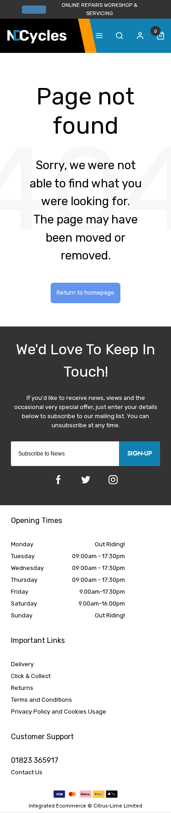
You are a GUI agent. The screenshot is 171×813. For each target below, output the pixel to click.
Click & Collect (31, 676)
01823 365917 (34, 760)
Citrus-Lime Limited (117, 806)
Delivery (22, 664)
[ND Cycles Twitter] (86, 480)
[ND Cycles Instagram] (113, 480)
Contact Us (26, 772)
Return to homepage (85, 292)
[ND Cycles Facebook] (58, 480)
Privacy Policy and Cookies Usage (58, 711)
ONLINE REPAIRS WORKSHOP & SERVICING (99, 9)
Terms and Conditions (41, 699)
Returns (22, 687)
